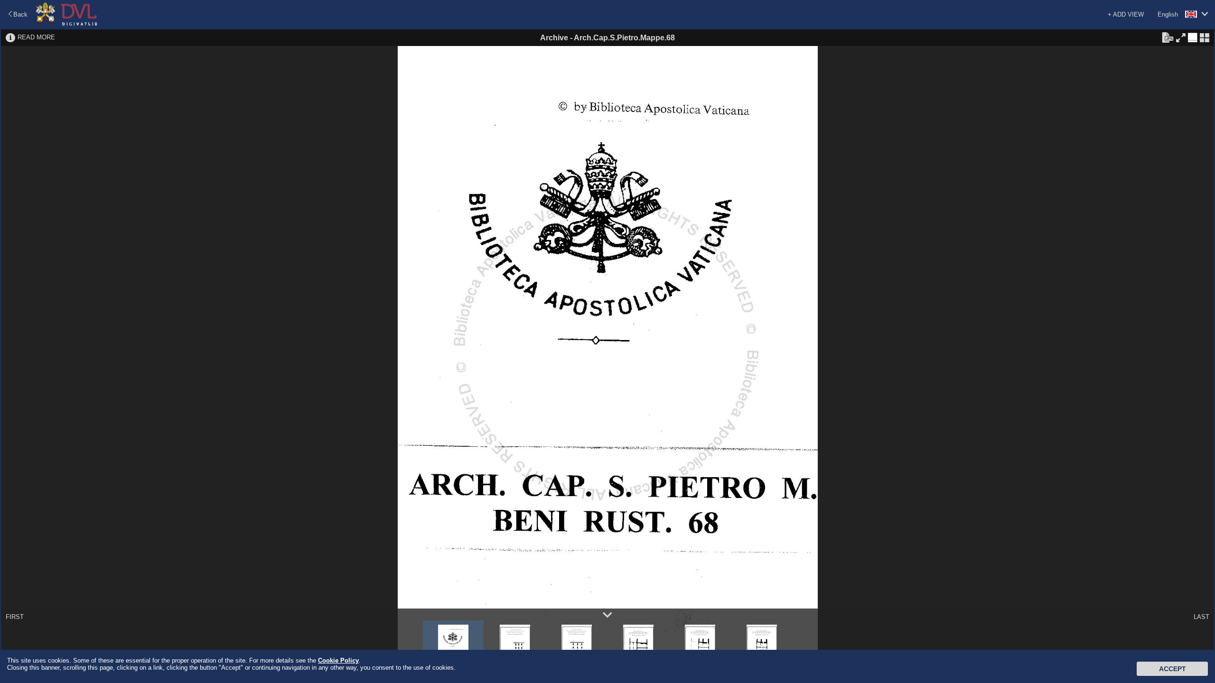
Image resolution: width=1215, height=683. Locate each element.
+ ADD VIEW (1126, 14)
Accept (1172, 669)
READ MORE (36, 37)
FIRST (15, 616)
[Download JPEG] (1167, 37)
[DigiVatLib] (66, 24)
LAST (1201, 616)
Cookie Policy (338, 660)
